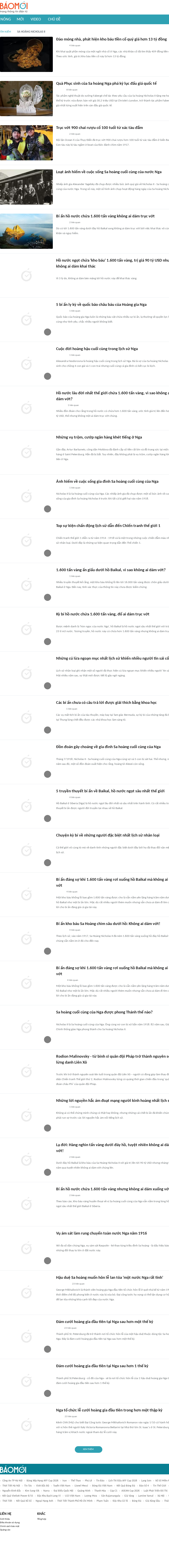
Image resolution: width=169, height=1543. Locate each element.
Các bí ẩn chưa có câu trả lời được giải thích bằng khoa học (106, 703)
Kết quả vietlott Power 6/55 (17, 1496)
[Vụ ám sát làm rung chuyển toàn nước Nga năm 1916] (26, 1248)
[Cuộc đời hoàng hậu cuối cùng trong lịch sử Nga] (26, 364)
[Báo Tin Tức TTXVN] (59, 1069)
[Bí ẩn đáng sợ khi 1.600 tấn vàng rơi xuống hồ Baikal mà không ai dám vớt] (26, 894)
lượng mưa (90, 1496)
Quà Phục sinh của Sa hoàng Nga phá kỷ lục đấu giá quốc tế (106, 84)
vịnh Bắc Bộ (42, 1485)
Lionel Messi (81, 1485)
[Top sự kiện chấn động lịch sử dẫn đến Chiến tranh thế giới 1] (26, 540)
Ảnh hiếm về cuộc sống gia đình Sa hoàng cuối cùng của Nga (107, 482)
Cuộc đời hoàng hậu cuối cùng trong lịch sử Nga (97, 349)
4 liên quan (74, 45)
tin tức (28, 1485)
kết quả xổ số (23, 1501)
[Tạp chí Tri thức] (59, 1328)
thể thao (76, 1480)
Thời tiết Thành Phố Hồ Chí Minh (74, 1501)
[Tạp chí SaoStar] (60, 405)
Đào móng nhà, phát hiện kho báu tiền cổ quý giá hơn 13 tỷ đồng (111, 39)
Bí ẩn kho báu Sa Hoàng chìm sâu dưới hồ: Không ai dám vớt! (108, 924)
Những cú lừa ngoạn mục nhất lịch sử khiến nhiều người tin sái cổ (112, 659)
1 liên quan (74, 311)
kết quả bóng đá (126, 1485)
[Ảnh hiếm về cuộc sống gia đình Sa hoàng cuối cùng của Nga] (26, 496)
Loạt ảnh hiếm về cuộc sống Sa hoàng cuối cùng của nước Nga (109, 172)
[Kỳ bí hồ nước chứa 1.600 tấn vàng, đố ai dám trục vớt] (26, 629)
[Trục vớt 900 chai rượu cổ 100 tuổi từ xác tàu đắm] (26, 142)
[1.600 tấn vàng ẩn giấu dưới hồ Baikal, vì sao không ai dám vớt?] (26, 585)
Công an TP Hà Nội (12, 1480)
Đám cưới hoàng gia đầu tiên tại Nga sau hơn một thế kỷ (104, 1322)
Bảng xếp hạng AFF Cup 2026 (42, 1480)
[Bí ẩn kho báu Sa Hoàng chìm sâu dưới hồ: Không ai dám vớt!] (26, 938)
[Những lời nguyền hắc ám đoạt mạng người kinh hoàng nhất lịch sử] (26, 1115)
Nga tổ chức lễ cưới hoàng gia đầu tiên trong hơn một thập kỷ (109, 1410)
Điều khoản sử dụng (10, 1522)
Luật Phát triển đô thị (155, 1491)
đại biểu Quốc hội (63, 1491)
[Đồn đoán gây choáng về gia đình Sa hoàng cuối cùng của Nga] (26, 762)
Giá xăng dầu (152, 1501)
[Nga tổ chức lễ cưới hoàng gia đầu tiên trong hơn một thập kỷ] (26, 1425)
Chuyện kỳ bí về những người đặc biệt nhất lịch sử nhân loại (108, 835)
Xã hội (161, 1496)
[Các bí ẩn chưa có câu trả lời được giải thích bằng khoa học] (26, 717)
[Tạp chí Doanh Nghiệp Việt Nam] (60, 273)
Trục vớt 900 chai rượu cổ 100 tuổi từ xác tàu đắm (99, 128)
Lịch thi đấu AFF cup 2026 (122, 1480)
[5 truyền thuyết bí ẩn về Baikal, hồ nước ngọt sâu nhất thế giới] (26, 806)
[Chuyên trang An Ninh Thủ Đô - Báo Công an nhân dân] (58, 444)
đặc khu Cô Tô (120, 1501)
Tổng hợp (41, 1519)
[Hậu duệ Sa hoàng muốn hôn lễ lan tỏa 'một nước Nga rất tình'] (26, 1292)
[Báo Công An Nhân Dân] (63, 1284)
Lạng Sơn (146, 1480)
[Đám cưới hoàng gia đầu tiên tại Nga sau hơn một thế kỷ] (26, 1336)
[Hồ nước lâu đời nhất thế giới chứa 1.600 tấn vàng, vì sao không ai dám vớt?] (26, 408)
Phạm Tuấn (102, 1501)
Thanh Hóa (100, 1491)
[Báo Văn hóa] (60, 90)
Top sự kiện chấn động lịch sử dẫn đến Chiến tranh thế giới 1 (108, 526)
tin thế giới (159, 1485)
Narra (46, 1491)
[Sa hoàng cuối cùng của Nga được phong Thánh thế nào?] (26, 1027)
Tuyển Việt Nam (61, 1485)
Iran (64, 1480)
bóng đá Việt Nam (102, 1485)
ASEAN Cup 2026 (130, 1491)
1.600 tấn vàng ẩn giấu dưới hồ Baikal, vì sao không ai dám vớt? (111, 570)
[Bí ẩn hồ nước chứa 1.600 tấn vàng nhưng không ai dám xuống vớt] (26, 1204)
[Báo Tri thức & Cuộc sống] (61, 46)
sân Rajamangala (110, 1496)
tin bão (100, 1480)
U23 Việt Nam (72, 1496)
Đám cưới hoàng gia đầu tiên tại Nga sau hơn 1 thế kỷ (102, 1366)
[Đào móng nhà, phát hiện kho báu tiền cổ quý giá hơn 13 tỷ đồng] (26, 54)
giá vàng (129, 1496)
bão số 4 (144, 1485)
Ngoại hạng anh (44, 1501)
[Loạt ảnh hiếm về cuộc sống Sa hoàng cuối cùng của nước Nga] (26, 187)
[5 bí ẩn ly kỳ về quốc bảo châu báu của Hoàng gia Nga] (26, 319)
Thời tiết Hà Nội (11, 1485)
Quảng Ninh (83, 1491)
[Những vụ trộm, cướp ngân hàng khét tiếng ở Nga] (26, 452)
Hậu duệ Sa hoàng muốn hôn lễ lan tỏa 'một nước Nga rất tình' (109, 1278)
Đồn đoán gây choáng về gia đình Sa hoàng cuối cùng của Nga (108, 747)
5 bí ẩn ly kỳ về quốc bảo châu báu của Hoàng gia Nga (101, 305)
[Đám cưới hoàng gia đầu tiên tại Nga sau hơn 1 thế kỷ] (26, 1381)
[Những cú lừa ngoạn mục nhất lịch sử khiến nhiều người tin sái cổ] (26, 673)
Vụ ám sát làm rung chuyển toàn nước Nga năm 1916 (101, 1233)
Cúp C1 (113, 1491)
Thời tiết (7, 1501)
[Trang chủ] (14, 7)
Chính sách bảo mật (9, 1526)
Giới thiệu (5, 1519)
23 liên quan (78, 1284)
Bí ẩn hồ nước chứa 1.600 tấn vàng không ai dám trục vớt (105, 216)
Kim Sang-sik (32, 1491)
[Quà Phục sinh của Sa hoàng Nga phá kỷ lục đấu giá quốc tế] (26, 98)
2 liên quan (74, 134)
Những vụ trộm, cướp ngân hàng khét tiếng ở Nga (99, 437)
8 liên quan (71, 90)
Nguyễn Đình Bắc (11, 1491)
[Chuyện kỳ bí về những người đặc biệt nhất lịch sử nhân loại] (26, 850)
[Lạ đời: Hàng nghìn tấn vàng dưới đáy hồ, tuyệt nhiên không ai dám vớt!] (26, 1160)
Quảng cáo (5, 1530)
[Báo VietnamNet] (60, 709)
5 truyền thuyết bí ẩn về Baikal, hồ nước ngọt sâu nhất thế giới (110, 791)
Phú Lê (88, 1480)
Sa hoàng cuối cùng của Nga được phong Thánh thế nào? (104, 1012)
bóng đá (136, 1501)
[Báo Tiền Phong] (60, 980)
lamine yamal (145, 1496)
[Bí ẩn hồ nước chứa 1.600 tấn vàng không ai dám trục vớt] (26, 231)
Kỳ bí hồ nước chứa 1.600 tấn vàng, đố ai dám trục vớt (102, 614)
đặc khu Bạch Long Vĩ (49, 1496)
